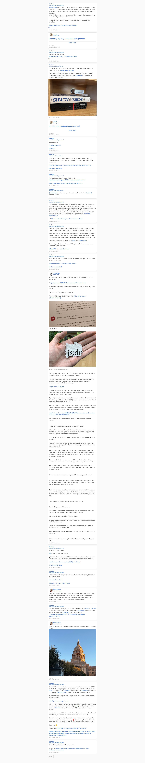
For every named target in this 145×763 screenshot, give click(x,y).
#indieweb (51, 4)
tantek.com (56, 274)
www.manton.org (57, 591)
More (50, 756)
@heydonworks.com (80, 296)
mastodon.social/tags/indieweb (56, 5)
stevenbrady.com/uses (55, 580)
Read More (72, 42)
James (55, 34)
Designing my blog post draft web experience (67, 39)
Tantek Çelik (56, 273)
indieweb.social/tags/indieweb (56, 66)
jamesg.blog (56, 35)
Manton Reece (57, 589)
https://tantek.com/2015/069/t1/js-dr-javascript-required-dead (68, 283)
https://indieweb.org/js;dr (57, 386)
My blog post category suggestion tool (64, 126)
